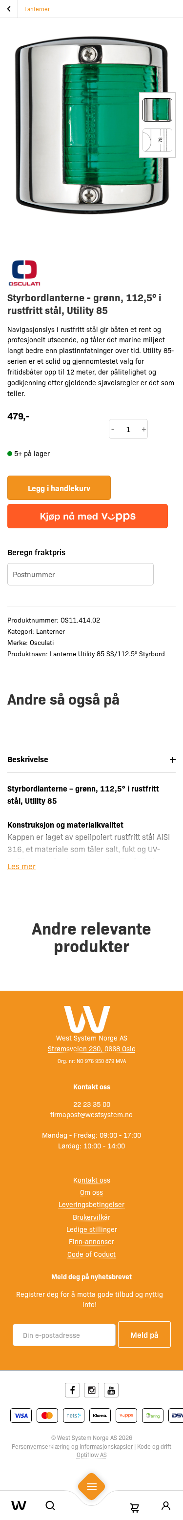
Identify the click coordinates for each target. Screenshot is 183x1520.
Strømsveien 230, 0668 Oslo (92, 1048)
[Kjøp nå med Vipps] (87, 516)
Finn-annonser (91, 1241)
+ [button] (144, 429)
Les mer (21, 866)
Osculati (42, 642)
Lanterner (37, 9)
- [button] (112, 429)
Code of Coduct (91, 1253)
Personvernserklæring (41, 1446)
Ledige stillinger (91, 1229)
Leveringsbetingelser (91, 1204)
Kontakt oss (91, 1179)
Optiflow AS (92, 1454)
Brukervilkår (91, 1216)
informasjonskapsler (106, 1446)
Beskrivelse (27, 758)
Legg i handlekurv (59, 487)
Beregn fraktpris (36, 551)
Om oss (91, 1191)
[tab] (91, 759)
